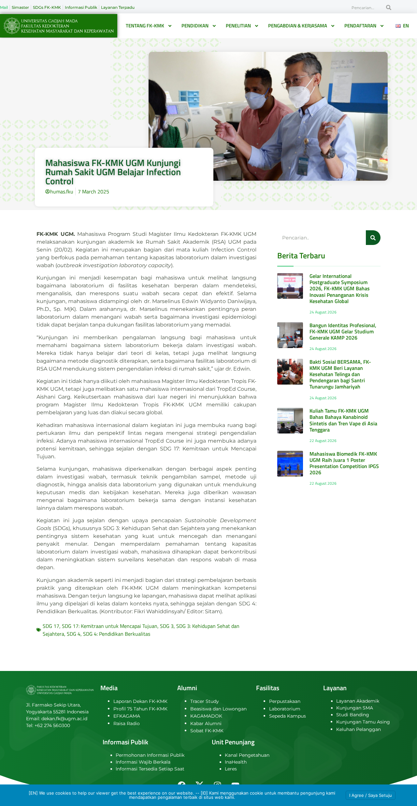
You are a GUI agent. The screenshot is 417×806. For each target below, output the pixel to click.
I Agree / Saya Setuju (370, 795)
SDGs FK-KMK (47, 7)
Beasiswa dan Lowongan (218, 709)
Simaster (20, 7)
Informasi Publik (81, 7)
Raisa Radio (126, 723)
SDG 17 (51, 626)
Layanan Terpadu (118, 7)
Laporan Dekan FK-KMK (140, 701)
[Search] (388, 7)
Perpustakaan (284, 701)
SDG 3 (167, 626)
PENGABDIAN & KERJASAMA (297, 25)
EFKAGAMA (126, 716)
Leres (231, 769)
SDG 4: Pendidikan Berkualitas (116, 634)
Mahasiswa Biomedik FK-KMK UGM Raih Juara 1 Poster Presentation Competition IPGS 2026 (344, 463)
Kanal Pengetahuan (247, 755)
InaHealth (236, 762)
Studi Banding (352, 715)
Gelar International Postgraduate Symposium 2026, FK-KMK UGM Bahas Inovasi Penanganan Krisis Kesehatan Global (339, 288)
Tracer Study (204, 701)
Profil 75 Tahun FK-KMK (140, 709)
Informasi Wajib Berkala (143, 762)
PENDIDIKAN (194, 25)
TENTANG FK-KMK (145, 25)
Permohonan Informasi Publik (150, 755)
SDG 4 (73, 634)
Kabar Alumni (206, 723)
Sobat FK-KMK (206, 731)
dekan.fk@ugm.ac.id (64, 719)
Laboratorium (284, 709)
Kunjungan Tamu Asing (363, 722)
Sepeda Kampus (287, 716)
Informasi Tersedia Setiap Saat (150, 769)
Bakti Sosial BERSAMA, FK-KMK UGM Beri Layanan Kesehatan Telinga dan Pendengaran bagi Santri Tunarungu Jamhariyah (340, 374)
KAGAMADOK (206, 716)
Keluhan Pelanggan (358, 729)
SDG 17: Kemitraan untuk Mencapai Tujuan (109, 626)
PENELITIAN (238, 25)
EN (404, 25)
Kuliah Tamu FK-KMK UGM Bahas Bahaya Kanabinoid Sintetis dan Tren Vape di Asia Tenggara (343, 420)
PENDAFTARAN (360, 25)
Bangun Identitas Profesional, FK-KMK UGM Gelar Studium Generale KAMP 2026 (342, 331)
